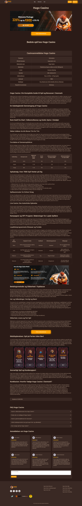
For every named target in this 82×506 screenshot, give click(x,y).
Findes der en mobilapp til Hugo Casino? (21, 415)
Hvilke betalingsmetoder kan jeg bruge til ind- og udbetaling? (26, 422)
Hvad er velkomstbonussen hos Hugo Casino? (22, 411)
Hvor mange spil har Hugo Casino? (20, 426)
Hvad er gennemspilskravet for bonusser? (21, 418)
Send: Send (14, 476)
